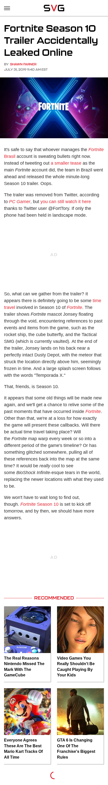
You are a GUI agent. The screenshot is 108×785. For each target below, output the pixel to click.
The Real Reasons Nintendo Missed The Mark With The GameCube (24, 666)
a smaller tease (66, 163)
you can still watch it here (65, 201)
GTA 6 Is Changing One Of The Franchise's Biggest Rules (76, 748)
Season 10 (39, 504)
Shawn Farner (23, 64)
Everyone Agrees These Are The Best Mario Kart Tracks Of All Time (23, 748)
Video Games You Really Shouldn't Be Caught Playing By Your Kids (76, 666)
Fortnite (74, 307)
